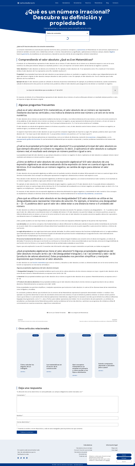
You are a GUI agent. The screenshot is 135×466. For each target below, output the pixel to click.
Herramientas (77, 3)
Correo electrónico (23, 422)
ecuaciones (91, 137)
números (64, 134)
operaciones (81, 50)
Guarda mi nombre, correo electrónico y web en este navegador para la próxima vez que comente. (50, 428)
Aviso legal (115, 450)
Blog (107, 3)
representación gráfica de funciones (28, 139)
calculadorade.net (78, 464)
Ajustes (124, 461)
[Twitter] (21, 458)
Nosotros (88, 3)
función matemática (39, 263)
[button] (87, 33)
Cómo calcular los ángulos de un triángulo (27, 366)
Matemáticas (98, 3)
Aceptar (124, 455)
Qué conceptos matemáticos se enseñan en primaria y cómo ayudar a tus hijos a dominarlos (80, 368)
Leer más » (22, 371)
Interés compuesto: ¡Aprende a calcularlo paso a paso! (106, 365)
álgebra (112, 52)
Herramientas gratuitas (85, 454)
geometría (25, 54)
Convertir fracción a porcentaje (83, 450)
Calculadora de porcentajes (84, 448)
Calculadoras (66, 3)
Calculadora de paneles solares (83, 452)
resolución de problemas (85, 194)
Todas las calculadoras (85, 456)
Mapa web (115, 448)
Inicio (56, 3)
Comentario (21, 395)
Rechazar (124, 458)
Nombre (20, 415)
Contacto (115, 3)
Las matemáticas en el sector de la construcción (54, 366)
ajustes (108, 460)
